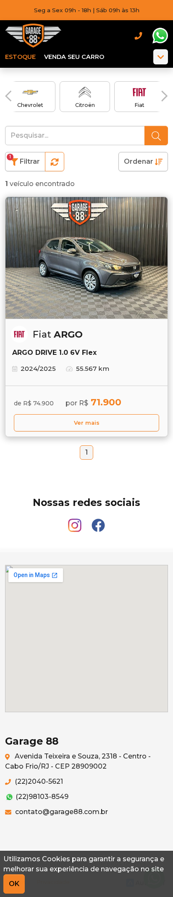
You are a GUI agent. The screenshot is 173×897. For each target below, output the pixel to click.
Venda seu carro (74, 57)
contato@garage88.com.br (60, 812)
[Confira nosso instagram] (75, 521)
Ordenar (139, 161)
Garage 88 (33, 36)
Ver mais (87, 423)
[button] (8, 96)
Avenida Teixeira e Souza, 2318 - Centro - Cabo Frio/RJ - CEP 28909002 (78, 761)
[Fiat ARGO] (86, 258)
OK (14, 884)
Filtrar (24, 159)
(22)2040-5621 (38, 781)
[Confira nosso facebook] (98, 521)
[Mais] (160, 56)
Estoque (20, 57)
